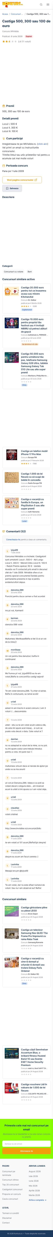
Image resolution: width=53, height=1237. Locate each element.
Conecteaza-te (13, 539)
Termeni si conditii (10, 1213)
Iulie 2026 (33, 1176)
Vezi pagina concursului (20, 179)
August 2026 (35, 1171)
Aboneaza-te (26, 1151)
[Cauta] (41, 4)
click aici (42, 143)
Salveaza (14, 188)
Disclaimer (7, 1218)
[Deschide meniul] (48, 4)
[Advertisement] (26, 74)
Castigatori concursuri (12, 1189)
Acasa (5, 14)
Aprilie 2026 (34, 1190)
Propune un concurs (11, 1194)
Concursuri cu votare (17, 14)
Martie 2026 (34, 1195)
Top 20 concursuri (10, 1184)
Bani (30, 271)
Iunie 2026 (34, 1181)
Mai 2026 (33, 1185)
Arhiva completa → (37, 1200)
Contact (6, 1222)
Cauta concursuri (10, 1199)
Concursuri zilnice (10, 1180)
